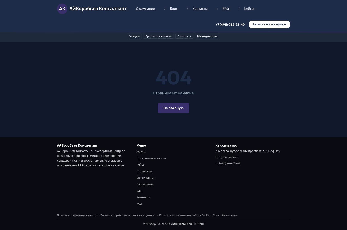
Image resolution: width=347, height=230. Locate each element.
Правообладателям (225, 215)
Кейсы (249, 9)
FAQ (226, 9)
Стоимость (184, 36)
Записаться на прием (269, 24)
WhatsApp (149, 224)
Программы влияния (158, 36)
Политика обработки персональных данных (128, 215)
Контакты (200, 9)
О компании (145, 9)
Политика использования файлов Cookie (184, 215)
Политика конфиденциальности (77, 215)
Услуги (134, 36)
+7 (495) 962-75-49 (230, 24)
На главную (173, 108)
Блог (173, 9)
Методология (207, 36)
